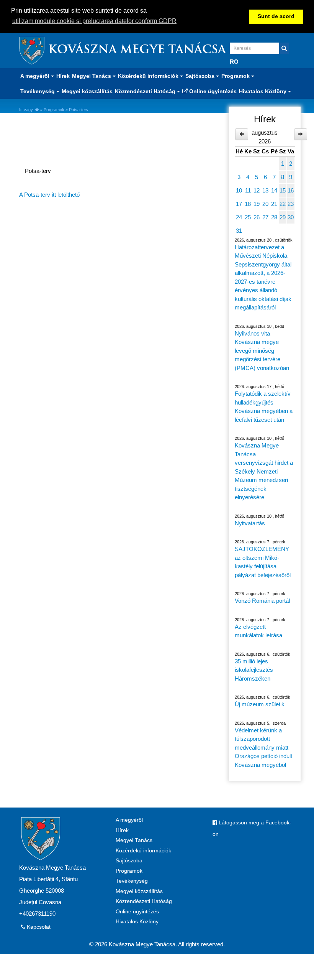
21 (274, 204)
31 (239, 230)
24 (239, 217)
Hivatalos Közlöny (137, 921)
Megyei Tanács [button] (92, 76)
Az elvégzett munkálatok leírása (258, 631)
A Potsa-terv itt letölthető (49, 194)
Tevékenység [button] (38, 91)
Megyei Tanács (134, 840)
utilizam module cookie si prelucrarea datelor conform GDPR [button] (94, 21)
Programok (54, 109)
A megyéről (129, 820)
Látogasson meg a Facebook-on (252, 828)
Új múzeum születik (260, 704)
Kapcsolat (38, 927)
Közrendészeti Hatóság (144, 901)
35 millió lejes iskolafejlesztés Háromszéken (254, 670)
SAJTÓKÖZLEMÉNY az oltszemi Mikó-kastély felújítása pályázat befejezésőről (263, 562)
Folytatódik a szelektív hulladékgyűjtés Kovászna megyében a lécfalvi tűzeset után (264, 406)
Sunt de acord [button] (276, 16)
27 (265, 217)
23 (291, 204)
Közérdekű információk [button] (149, 76)
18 (248, 204)
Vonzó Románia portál (262, 600)
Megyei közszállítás (87, 91)
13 (265, 190)
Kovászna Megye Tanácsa (137, 50)
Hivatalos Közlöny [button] (263, 91)
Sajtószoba (129, 861)
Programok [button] (236, 76)
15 (283, 190)
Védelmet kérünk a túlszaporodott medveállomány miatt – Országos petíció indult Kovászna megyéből (264, 747)
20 (265, 204)
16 (291, 190)
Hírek (63, 76)
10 (239, 190)
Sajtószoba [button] (200, 76)
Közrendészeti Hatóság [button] (146, 91)
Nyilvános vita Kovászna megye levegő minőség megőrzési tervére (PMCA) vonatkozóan (262, 350)
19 (256, 204)
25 (248, 217)
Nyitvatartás (250, 523)
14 (274, 190)
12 (256, 190)
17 (239, 204)
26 (256, 217)
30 (291, 217)
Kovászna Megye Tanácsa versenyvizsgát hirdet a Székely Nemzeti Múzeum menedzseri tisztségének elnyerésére (264, 471)
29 (283, 217)
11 (248, 190)
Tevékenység (132, 881)
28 (274, 217)
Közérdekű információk (143, 851)
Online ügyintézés (212, 91)
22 (283, 204)
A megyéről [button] (35, 76)
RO (234, 61)
